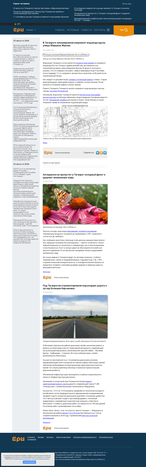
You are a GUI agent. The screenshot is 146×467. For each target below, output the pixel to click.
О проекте (31, 437)
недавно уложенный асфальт (81, 79)
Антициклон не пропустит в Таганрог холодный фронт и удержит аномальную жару (102, 14)
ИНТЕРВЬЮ (73, 29)
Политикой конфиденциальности (40, 459)
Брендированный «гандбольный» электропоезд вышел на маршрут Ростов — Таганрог (103, 19)
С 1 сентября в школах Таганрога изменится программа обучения (41, 17)
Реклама (41, 437)
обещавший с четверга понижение (82, 231)
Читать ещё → (127, 4)
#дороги (46, 422)
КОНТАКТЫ (99, 29)
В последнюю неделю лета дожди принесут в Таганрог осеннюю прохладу (101, 9)
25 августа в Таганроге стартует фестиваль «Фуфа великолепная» (41, 8)
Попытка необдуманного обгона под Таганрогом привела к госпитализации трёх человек (38, 12)
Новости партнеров (63, 437)
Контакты (50, 437)
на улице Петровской (59, 91)
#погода (46, 272)
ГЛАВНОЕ (60, 29)
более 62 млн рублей (85, 63)
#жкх (45, 143)
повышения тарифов (58, 100)
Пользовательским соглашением (22, 459)
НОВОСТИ (86, 29)
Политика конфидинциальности (84, 437)
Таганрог (30, 30)
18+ (122, 29)
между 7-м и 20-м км (71, 413)
